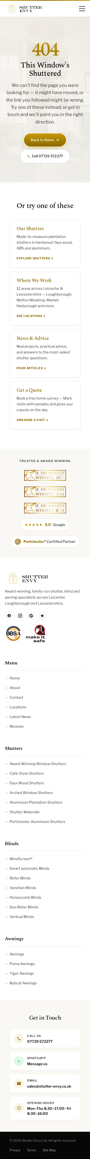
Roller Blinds (18, 878)
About (12, 688)
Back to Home (42, 140)
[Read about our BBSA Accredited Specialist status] (13, 636)
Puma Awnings (20, 964)
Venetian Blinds (20, 888)
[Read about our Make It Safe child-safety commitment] (36, 636)
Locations (15, 707)
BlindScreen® (18, 859)
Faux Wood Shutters (24, 783)
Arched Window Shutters (29, 793)
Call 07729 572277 (47, 156)
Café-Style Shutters (24, 773)
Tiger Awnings (19, 973)
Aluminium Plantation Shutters (33, 802)
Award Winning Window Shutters (35, 764)
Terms (31, 1150)
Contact (14, 697)
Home (12, 678)
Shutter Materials (22, 812)
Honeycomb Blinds (23, 897)
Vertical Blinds (19, 917)
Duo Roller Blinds (21, 907)
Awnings (14, 954)
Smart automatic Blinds (27, 868)
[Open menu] (82, 8)
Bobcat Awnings (21, 983)
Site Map (49, 1150)
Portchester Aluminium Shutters (35, 822)
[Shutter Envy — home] (23, 8)
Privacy (15, 1150)
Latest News (18, 717)
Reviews (14, 726)
